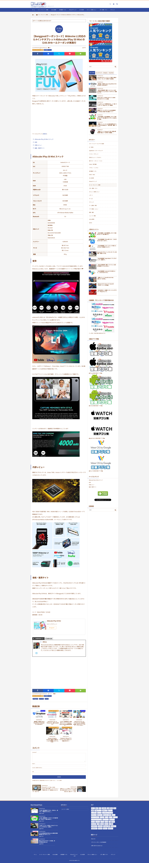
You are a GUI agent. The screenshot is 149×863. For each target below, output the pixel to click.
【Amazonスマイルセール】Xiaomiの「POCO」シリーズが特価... (105, 284)
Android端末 (53, 9)
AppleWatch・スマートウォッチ (96, 150)
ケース (110, 817)
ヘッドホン (94, 812)
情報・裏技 (91, 212)
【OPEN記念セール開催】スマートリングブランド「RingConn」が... (107, 291)
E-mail (33, 767)
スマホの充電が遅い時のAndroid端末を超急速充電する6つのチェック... (48, 834)
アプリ (102, 821)
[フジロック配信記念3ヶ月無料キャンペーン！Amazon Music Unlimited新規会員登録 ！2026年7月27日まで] (65, 717)
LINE (33, 13)
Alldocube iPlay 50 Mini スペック (44, 139)
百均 (100, 808)
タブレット (100, 815)
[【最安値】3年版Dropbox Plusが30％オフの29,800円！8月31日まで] (39, 717)
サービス (70, 710)
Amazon (105, 828)
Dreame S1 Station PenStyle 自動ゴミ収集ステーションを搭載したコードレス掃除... (52, 740)
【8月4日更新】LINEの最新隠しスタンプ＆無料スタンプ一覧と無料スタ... (106, 233)
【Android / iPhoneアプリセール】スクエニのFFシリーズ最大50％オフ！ (66, 740)
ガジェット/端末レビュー (92, 9)
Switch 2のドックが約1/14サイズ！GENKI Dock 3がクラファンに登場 (106, 98)
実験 (92, 810)
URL (33, 771)
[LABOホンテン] (38, 5)
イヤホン (97, 821)
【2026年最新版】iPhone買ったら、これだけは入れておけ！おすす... (107, 240)
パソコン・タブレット (93, 154)
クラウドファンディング (96, 819)
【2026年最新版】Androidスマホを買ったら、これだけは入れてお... (106, 272)
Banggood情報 (107, 826)
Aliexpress (110, 828)
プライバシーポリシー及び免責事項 (98, 842)
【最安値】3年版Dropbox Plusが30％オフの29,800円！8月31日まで (39, 723)
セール (47, 698)
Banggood (51, 627)
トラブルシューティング (107, 812)
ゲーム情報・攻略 (93, 205)
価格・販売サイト (40, 148)
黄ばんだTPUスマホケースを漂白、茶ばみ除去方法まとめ (47, 841)
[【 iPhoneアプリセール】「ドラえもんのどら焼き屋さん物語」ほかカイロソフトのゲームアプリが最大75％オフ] (79, 717)
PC (109, 821)
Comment (34, 752)
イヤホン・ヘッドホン (93, 167)
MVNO (113, 821)
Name (33, 763)
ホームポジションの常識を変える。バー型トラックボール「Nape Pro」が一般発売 (107, 104)
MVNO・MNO (92, 174)
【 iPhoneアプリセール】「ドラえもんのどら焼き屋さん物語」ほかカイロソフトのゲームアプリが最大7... (79, 723)
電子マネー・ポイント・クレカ (95, 161)
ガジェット (112, 819)
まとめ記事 (81, 9)
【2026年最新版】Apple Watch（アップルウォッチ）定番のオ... (106, 259)
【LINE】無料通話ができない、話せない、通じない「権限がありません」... (48, 811)
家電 (115, 808)
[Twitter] (36, 653)
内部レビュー (38, 145)
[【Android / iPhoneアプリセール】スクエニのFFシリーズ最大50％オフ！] (65, 734)
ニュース (99, 812)
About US (93, 839)
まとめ (106, 821)
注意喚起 (104, 808)
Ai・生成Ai (91, 147)
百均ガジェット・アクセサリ (95, 157)
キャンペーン (105, 819)
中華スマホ (105, 810)
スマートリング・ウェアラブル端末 (96, 143)
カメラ (93, 821)
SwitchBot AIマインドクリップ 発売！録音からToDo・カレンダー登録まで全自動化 (106, 78)
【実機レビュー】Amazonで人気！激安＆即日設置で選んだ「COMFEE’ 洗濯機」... (106, 132)
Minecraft (94, 824)
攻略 (108, 808)
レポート (91, 195)
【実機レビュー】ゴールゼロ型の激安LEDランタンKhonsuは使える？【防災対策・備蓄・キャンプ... (107, 125)
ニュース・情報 (92, 216)
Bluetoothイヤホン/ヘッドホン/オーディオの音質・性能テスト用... (107, 252)
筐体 (36, 142)
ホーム (33, 9)
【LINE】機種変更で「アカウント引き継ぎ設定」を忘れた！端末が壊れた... (48, 818)
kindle (102, 824)
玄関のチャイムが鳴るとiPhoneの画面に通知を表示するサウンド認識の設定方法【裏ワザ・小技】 (68, 790)
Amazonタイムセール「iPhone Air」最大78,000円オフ (52, 723)
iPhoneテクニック (72, 9)
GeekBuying (94, 826)
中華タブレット (98, 810)
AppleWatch (94, 828)
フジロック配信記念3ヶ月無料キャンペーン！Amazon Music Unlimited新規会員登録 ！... (66, 723)
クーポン (41, 698)
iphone (90, 222)
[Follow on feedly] (113, 4)
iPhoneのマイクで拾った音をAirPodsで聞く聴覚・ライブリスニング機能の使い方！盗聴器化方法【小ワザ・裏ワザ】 (45, 789)
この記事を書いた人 (39, 638)
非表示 (45, 134)
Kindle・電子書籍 (92, 164)
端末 (97, 808)
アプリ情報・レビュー (93, 209)
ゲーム (106, 817)
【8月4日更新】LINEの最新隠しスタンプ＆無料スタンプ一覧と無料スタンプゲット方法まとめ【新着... (107, 118)
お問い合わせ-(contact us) (96, 845)
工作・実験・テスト (103, 9)
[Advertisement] (59, 118)
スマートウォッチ (95, 817)
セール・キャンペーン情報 (43, 9)
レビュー (110, 810)
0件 (49, 47)
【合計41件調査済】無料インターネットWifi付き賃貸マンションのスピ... (106, 265)
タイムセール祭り (107, 815)
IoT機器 (111, 824)
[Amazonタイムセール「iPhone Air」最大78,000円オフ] (52, 717)
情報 (111, 808)
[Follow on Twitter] (110, 4)
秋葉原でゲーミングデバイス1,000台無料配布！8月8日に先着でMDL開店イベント (106, 111)
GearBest (100, 826)
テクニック (112, 9)
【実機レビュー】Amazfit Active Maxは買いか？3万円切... (105, 278)
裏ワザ (93, 808)
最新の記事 (49, 638)
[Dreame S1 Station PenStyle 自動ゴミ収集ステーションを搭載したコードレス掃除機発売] (52, 734)
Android (100, 828)
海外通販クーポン (62, 9)
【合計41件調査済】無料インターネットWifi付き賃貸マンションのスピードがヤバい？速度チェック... (107, 92)
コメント (51, 693)
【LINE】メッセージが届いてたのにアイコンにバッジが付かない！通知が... (48, 826)
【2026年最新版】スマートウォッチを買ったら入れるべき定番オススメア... (106, 246)
